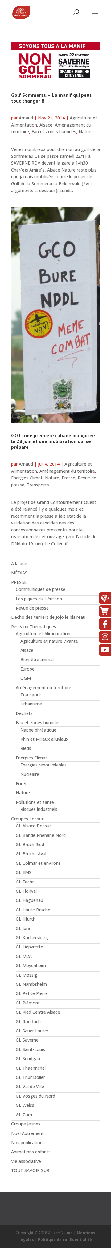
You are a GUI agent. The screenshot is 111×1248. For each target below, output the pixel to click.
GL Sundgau (28, 1058)
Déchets (24, 713)
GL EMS (23, 872)
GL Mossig (26, 975)
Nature (86, 131)
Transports (38, 485)
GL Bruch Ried (30, 844)
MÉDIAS (19, 573)
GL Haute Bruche (33, 910)
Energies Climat (27, 478)
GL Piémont (28, 1003)
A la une (19, 563)
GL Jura (23, 928)
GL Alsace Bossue (34, 826)
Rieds (25, 748)
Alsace (45, 125)
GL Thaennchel (31, 1068)
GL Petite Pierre (32, 993)
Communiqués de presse (40, 589)
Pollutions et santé (35, 802)
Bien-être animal (37, 659)
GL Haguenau (29, 900)
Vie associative (26, 1161)
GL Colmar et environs (38, 863)
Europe (27, 669)
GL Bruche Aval (31, 854)
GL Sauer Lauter (32, 1031)
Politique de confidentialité (65, 1239)
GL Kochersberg (32, 937)
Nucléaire (29, 774)
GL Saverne (27, 1040)
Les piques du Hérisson (39, 599)
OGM (25, 678)
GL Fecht (25, 882)
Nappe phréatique (38, 730)
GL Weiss (25, 1105)
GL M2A (24, 956)
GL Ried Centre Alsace (38, 1012)
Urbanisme (31, 704)
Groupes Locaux (27, 819)
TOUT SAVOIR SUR (30, 1170)
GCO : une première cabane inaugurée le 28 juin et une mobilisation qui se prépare (53, 441)
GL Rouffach (28, 1021)
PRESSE (19, 582)
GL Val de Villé (30, 1086)
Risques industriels (38, 809)
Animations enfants (31, 1152)
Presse (68, 478)
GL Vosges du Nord (35, 1096)
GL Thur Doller (30, 1077)
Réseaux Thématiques (33, 627)
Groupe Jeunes (25, 1124)
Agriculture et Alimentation (43, 634)
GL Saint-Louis (30, 1049)
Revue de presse (32, 608)
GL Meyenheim (31, 965)
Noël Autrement (27, 1133)
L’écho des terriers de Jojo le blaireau (48, 617)
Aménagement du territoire (67, 471)
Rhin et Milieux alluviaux (44, 739)
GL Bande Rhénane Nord (41, 835)
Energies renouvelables (43, 765)
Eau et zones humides (53, 131)
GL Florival (26, 891)
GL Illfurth (25, 919)
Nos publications (28, 1142)
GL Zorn (24, 1115)
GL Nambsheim (31, 984)
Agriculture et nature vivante (49, 641)
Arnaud (26, 118)
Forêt (21, 783)
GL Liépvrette (29, 947)
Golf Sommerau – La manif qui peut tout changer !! (51, 98)
